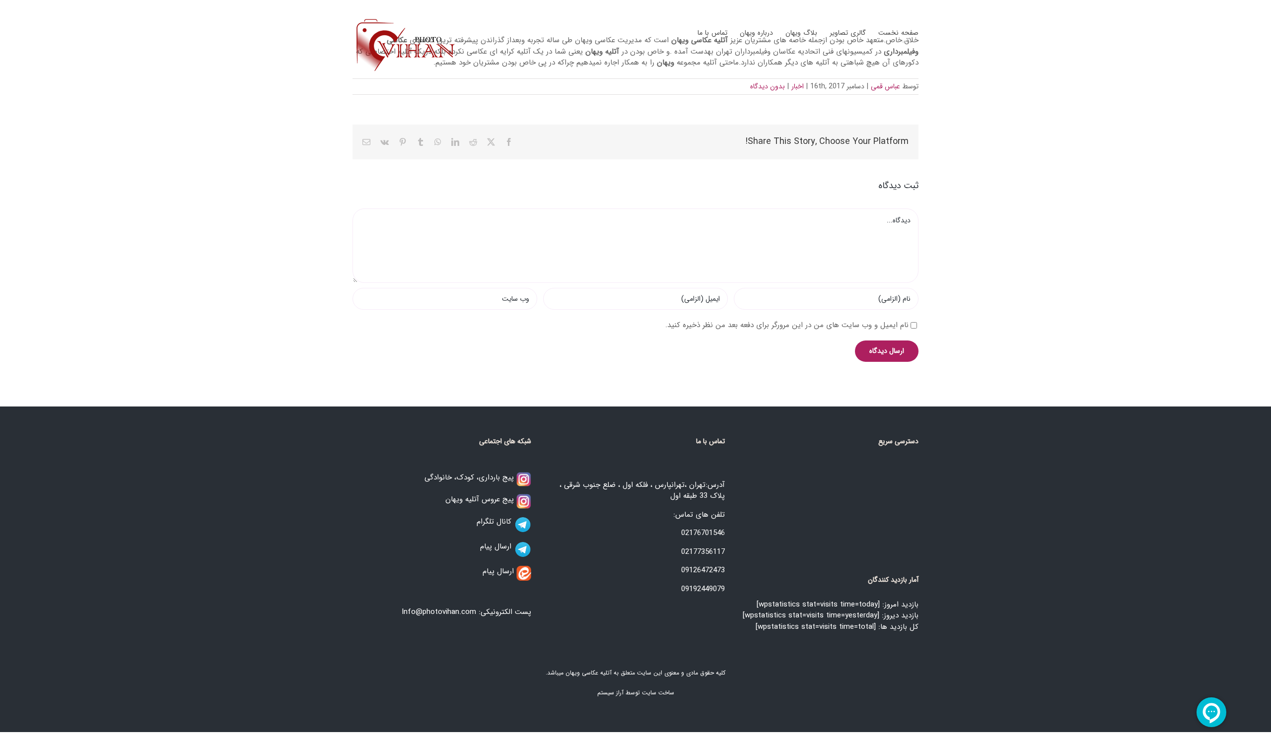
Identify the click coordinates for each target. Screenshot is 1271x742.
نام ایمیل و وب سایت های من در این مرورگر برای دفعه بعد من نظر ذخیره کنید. (787, 325)
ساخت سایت (658, 692)
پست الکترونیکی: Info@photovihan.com (466, 612)
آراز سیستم (610, 692)
